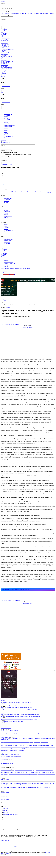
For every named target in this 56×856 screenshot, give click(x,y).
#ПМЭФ (3, 51)
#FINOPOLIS (4, 63)
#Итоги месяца (4, 43)
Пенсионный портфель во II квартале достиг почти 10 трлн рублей (16, 705)
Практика (6, 134)
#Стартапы (3, 55)
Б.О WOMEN (7, 119)
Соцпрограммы (7, 137)
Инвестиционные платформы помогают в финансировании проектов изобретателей (20, 716)
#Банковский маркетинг (6, 67)
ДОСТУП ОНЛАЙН (5, 142)
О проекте (5, 808)
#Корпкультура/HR (5, 44)
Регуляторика (18, 191)
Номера (5, 271)
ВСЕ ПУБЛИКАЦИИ (6, 728)
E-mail (2, 78)
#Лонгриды (3, 45)
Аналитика (6, 133)
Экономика (37, 191)
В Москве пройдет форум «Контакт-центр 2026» (12, 721)
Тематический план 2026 (9, 274)
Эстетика (42, 191)
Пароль (3, 82)
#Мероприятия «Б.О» (6, 46)
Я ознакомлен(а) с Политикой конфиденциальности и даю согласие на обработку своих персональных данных (28, 13)
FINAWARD (7, 115)
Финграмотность (31, 191)
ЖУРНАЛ (6, 118)
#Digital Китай (4, 30)
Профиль (3, 76)
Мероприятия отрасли (9, 136)
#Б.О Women (3, 34)
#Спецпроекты (4, 54)
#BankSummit (4, 60)
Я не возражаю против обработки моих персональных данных (16, 154)
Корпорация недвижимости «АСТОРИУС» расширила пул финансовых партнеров (20, 714)
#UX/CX (3, 72)
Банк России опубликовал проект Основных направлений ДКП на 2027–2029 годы (20, 709)
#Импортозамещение (5, 38)
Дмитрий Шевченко (5, 737)
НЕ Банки (13, 191)
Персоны (6, 122)
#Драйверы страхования (6, 68)
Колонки (6, 128)
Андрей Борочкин (5, 753)
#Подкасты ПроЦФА (5, 52)
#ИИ (2, 36)
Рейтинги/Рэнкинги (8, 123)
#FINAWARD (4, 33)
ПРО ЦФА (6, 116)
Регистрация (3, 140)
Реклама (5, 810)
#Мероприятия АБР (5, 66)
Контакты (5, 812)
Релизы (5, 132)
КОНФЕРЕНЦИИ (8, 114)
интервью (31, 357)
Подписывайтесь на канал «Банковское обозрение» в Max (15, 589)
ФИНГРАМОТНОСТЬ (6, 770)
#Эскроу (2, 58)
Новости (6, 130)
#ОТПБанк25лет (4, 65)
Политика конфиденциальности (10, 814)
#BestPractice (3, 255)
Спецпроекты (7, 242)
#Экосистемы (4, 73)
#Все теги (3, 256)
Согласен (3, 854)
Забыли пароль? (6, 86)
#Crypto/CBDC (4, 29)
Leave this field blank (5, 15)
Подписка (3, 1)
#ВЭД (2, 35)
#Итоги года (3, 41)
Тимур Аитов (4, 759)
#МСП (2, 47)
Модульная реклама (8, 239)
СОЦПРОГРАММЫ (5, 783)
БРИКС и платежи (15, 754)
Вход (2, 92)
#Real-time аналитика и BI (7, 61)
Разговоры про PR (8, 126)
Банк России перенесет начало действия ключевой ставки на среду (16, 707)
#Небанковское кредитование (7, 49)
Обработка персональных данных (9, 152)
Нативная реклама (8, 240)
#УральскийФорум (5, 62)
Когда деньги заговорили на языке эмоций (43, 770)
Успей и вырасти (14, 730)
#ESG (2, 32)
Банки (9, 191)
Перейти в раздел (5, 779)
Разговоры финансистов (9, 125)
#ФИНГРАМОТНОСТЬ (6, 56)
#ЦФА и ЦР (3, 57)
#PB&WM (3, 71)
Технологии (24, 191)
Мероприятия (7, 243)
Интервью (8, 307)
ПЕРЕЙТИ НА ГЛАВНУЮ (7, 763)
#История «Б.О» (4, 40)
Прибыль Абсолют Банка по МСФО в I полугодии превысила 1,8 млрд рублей (19, 719)
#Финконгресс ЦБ (5, 69)
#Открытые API (4, 50)
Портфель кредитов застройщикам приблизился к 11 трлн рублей (16, 702)
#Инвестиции (4, 39)
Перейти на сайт (4, 796)
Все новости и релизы (6, 726)
